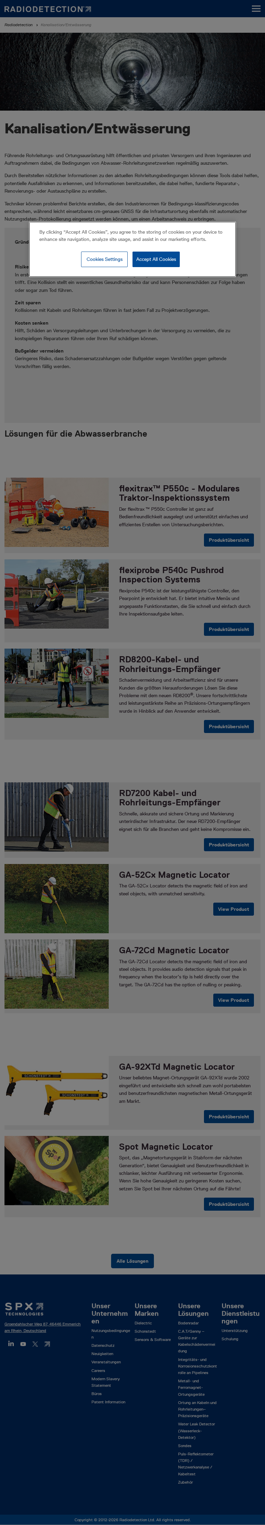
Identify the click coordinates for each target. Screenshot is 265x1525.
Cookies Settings (104, 259)
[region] (132, 249)
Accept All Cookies (156, 259)
